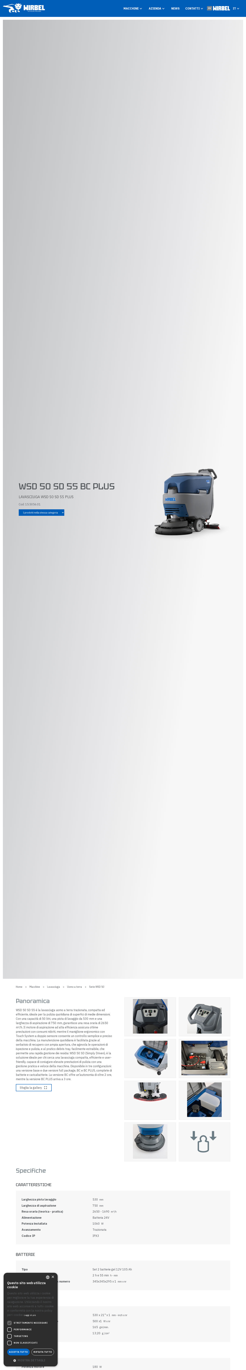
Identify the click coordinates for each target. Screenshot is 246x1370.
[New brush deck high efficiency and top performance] (150, 1142)
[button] (30, 1360)
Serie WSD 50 (96, 986)
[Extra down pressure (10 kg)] (204, 1142)
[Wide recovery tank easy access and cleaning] (150, 1058)
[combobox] (48, 1277)
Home (19, 986)
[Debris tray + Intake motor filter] (204, 1100)
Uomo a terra (74, 986)
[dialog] (31, 1319)
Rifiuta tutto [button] (42, 1352)
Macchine (35, 986)
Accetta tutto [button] (18, 1352)
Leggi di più (30, 1315)
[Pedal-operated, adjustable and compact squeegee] (150, 1100)
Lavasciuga (53, 986)
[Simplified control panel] (150, 1017)
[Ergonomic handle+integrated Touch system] (204, 1017)
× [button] (52, 1277)
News (175, 8)
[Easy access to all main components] (204, 1058)
